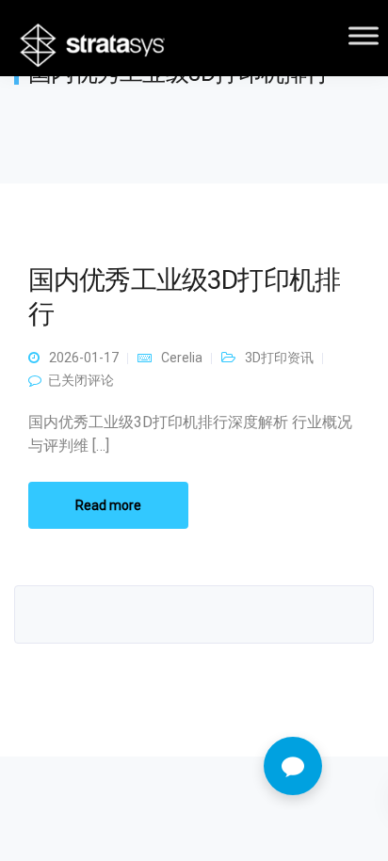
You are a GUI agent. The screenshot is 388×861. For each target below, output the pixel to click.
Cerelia (181, 357)
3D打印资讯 (279, 357)
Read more (108, 505)
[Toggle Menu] (363, 35)
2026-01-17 (84, 357)
